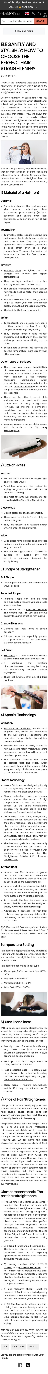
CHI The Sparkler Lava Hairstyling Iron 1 (27, 1304)
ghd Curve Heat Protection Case (25, 1078)
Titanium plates (12, 270)
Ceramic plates (12, 206)
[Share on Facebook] (20, 1366)
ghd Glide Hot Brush (29, 1267)
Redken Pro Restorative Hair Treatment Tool (24, 929)
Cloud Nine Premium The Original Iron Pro (25, 611)
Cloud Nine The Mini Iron (32, 500)
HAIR (5, 1346)
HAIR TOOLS (18, 1346)
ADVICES (33, 1346)
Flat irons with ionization (17, 728)
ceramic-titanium (23, 386)
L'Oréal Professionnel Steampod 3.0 (26, 1246)
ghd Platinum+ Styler (20, 1289)
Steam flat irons (13, 785)
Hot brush (9, 655)
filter (31, 1329)
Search (40, 21)
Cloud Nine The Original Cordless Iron (25, 1201)
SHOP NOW (27, 7)
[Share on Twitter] (27, 1366)
